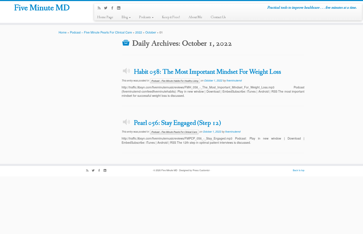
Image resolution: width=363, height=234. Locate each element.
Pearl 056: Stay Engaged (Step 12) (177, 123)
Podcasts (145, 17)
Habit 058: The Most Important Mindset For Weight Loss (207, 72)
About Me (195, 17)
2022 (138, 32)
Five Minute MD (42, 8)
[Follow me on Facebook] (113, 8)
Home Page (105, 17)
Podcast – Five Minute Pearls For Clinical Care (101, 32)
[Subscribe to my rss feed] (100, 8)
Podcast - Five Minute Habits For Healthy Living (174, 80)
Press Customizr (201, 170)
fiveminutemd (234, 80)
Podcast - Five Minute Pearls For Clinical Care (174, 131)
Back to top (298, 170)
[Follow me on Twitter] (107, 8)
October (150, 32)
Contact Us (218, 17)
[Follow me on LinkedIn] (120, 8)
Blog (125, 17)
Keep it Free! (171, 17)
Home (63, 32)
